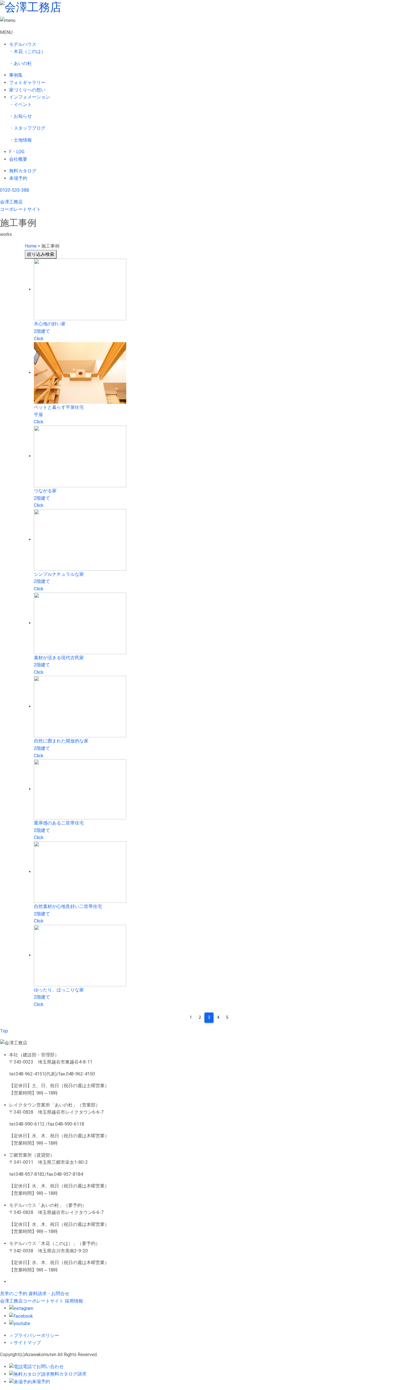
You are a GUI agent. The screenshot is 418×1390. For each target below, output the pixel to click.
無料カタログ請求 (68, 1374)
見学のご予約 (13, 1293)
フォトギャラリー (27, 82)
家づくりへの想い (27, 90)
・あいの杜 (20, 63)
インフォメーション (29, 97)
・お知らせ (20, 116)
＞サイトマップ (25, 1342)
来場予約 (18, 178)
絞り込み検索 (40, 254)
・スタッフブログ (27, 128)
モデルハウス (22, 44)
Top (4, 1031)
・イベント (20, 104)
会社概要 (18, 159)
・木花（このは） (27, 51)
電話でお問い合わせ (43, 1366)
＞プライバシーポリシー (34, 1335)
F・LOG (16, 151)
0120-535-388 (14, 190)
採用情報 (74, 1301)
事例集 (16, 75)
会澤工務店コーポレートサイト (32, 1301)
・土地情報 (20, 140)
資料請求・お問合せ (48, 1293)
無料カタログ (22, 171)
